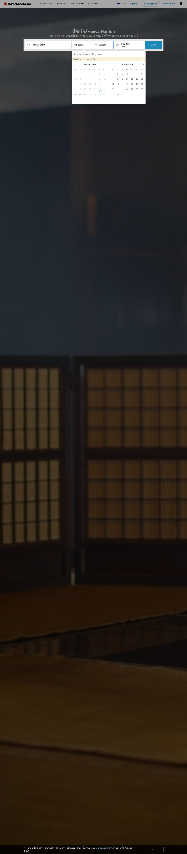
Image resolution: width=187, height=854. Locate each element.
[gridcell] (99, 73)
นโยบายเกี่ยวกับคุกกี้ (105, 848)
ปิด (152, 849)
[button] (74, 64)
